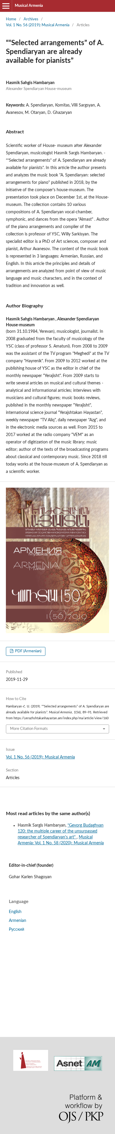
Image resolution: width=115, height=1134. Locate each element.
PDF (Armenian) (27, 651)
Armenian (17, 921)
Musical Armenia (29, 6)
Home (11, 19)
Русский (16, 929)
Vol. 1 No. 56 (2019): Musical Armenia (37, 25)
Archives (31, 19)
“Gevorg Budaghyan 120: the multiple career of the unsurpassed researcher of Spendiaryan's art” (61, 831)
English (15, 912)
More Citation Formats (29, 729)
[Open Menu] (6, 6)
